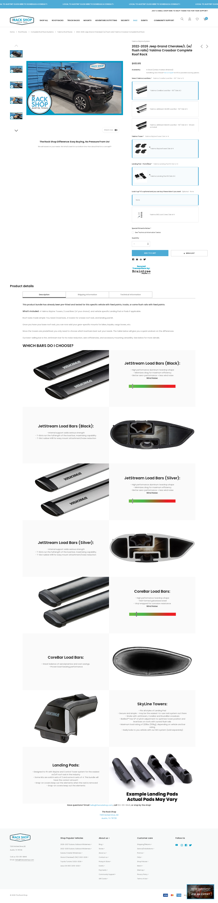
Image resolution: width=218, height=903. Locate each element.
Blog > (101, 844)
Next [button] (16, 130)
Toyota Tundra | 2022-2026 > (71, 861)
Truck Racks (73, 20)
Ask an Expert (168, 73)
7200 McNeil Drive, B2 (109, 815)
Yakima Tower (150, 136)
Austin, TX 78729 (109, 818)
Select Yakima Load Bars (158, 78)
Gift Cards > (103, 879)
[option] (157, 10)
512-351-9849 (21, 857)
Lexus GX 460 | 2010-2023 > (70, 866)
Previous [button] (16, 46)
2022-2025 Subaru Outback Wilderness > (76, 849)
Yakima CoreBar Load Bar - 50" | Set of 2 (165, 90)
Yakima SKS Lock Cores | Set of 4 (162, 214)
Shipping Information (87, 294)
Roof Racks (57, 20)
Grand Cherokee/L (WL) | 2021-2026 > (74, 857)
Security (125, 20)
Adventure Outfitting (106, 20)
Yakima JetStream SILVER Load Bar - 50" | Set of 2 (168, 109)
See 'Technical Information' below (148, 232)
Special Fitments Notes (141, 228)
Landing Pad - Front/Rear (155, 164)
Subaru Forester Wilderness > (71, 853)
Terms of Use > (142, 879)
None (138, 200)
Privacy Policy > (143, 874)
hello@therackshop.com (101, 805)
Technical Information (130, 294)
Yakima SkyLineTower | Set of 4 (162, 148)
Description (44, 294)
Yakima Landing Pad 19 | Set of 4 (162, 176)
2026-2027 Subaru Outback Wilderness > (76, 844)
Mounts (87, 20)
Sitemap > (141, 870)
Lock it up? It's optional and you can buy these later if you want (163, 191)
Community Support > (107, 874)
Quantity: (135, 238)
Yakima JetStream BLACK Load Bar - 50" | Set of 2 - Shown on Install (172, 126)
